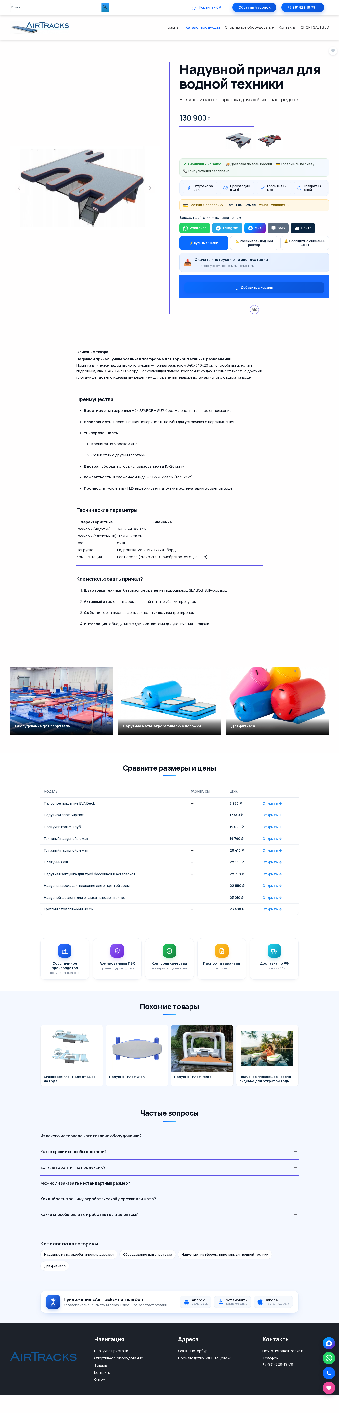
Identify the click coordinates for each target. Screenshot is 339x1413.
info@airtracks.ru (290, 1350)
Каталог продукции (203, 27)
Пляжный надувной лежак (66, 838)
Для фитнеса (55, 1266)
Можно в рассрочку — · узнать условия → (236, 205)
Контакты (287, 27)
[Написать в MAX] (329, 1343)
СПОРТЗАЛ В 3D (315, 27)
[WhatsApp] (329, 1358)
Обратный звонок (254, 7)
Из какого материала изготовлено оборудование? (91, 1136)
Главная (174, 27)
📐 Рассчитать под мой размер (254, 243)
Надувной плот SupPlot (64, 814)
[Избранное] (329, 1388)
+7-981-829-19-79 (277, 1364)
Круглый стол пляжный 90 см (68, 909)
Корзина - (210, 7)
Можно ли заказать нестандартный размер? (85, 1183)
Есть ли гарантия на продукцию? (73, 1167)
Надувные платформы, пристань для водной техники (225, 1254)
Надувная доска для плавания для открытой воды (87, 885)
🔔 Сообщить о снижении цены (304, 243)
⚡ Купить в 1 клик (203, 243)
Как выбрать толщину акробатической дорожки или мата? (98, 1199)
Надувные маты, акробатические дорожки (79, 1254)
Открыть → (272, 803)
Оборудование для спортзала (147, 1254)
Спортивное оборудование (249, 27)
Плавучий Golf (56, 862)
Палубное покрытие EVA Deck (69, 803)
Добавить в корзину (257, 287)
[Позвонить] (329, 1373)
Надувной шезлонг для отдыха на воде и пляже (84, 897)
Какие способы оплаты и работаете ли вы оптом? (89, 1214)
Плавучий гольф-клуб (62, 826)
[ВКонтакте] (254, 309)
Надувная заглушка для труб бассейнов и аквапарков (90, 874)
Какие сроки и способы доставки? (73, 1151)
